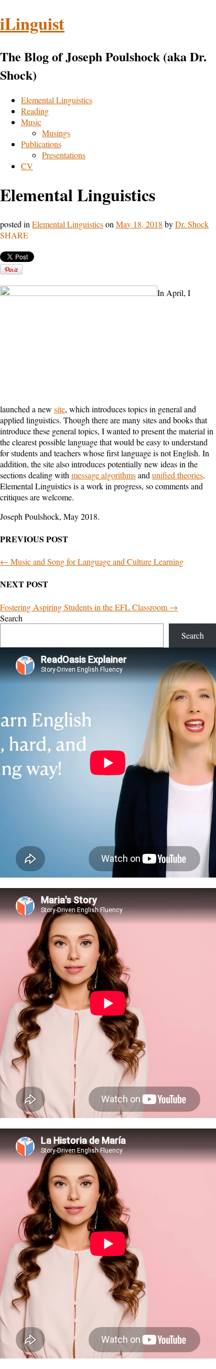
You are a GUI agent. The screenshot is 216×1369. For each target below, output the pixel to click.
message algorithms (103, 474)
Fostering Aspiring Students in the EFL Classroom (89, 606)
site (59, 408)
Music (31, 121)
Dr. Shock (192, 223)
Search (11, 617)
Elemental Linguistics (56, 99)
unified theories (177, 474)
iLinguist (32, 23)
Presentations (63, 154)
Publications (41, 143)
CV (27, 165)
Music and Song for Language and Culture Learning (91, 561)
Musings (56, 132)
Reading (35, 110)
